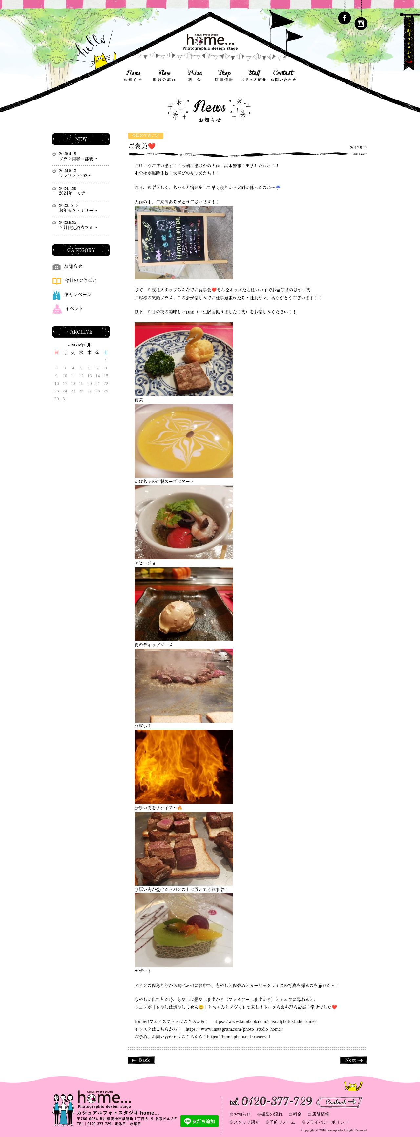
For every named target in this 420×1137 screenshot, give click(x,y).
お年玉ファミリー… (78, 210)
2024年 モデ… (74, 193)
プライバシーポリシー (327, 1122)
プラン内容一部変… (78, 159)
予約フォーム (282, 1122)
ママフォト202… (75, 176)
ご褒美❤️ (142, 146)
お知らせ (73, 266)
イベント (74, 308)
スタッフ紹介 (246, 1122)
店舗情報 (320, 1114)
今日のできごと (145, 135)
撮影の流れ (272, 1114)
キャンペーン (78, 294)
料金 (297, 1114)
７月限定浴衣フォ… (78, 227)
